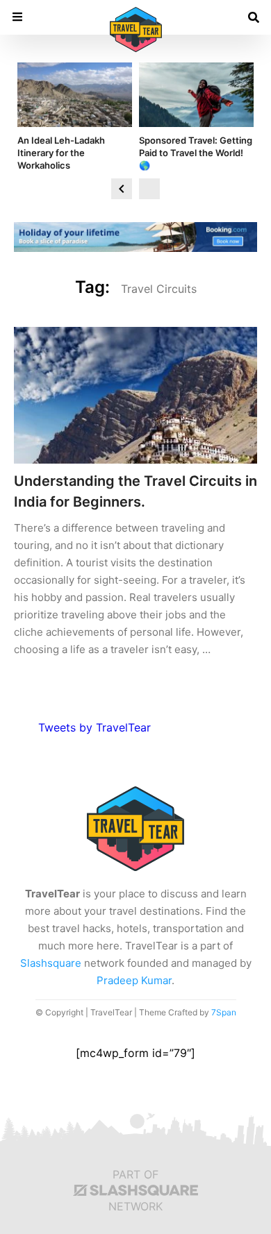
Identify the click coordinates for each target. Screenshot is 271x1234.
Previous (121, 188)
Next (149, 188)
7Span (223, 1012)
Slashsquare (50, 963)
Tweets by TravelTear (94, 727)
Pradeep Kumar (134, 980)
